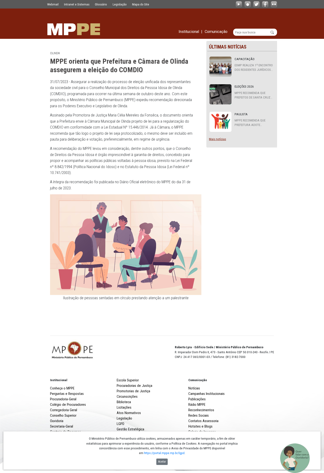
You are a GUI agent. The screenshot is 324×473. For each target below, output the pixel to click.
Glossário (101, 4)
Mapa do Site (140, 4)
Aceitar (162, 461)
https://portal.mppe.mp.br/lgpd (164, 453)
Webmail (53, 4)
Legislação (120, 4)
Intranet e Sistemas (76, 4)
